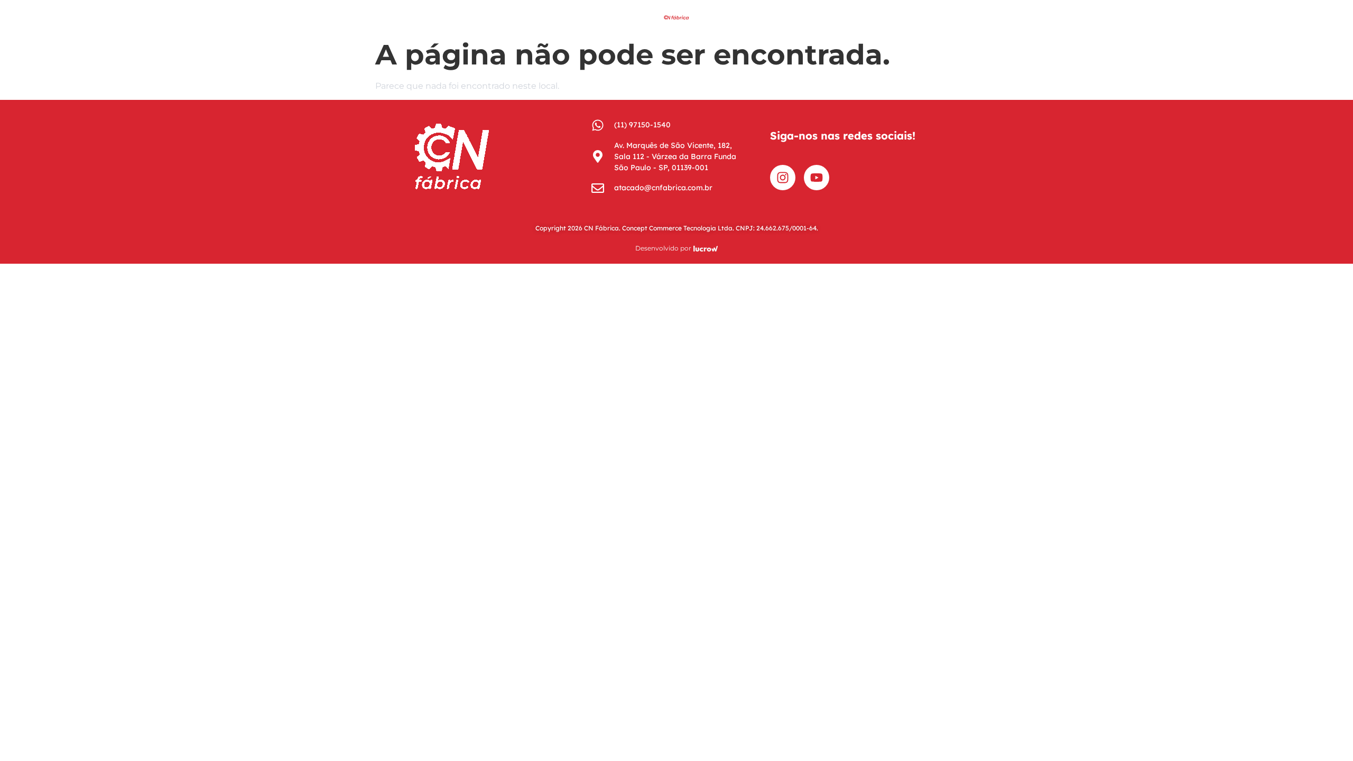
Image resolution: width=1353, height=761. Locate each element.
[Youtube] (816, 177)
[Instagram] (782, 177)
